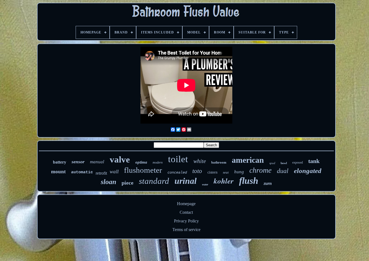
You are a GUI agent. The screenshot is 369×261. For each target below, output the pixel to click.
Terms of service (186, 229)
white (199, 161)
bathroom (218, 162)
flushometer (143, 170)
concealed (177, 172)
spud (272, 163)
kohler (224, 181)
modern (158, 162)
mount (58, 171)
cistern (212, 172)
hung (239, 171)
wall (114, 171)
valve (120, 159)
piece (127, 183)
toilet (178, 159)
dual (283, 170)
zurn (268, 183)
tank (314, 161)
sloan (108, 182)
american (248, 159)
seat (226, 172)
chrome (260, 170)
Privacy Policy (186, 221)
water (205, 184)
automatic (82, 172)
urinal (186, 181)
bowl (284, 163)
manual (97, 161)
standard (154, 181)
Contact (186, 212)
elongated (307, 170)
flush (248, 181)
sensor (78, 161)
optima (141, 162)
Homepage (186, 203)
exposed (297, 162)
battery (59, 162)
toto (197, 171)
